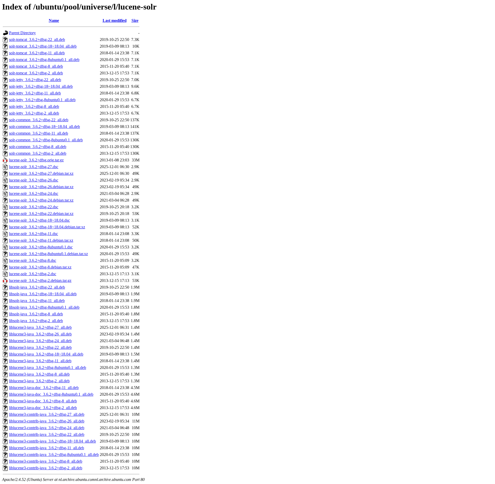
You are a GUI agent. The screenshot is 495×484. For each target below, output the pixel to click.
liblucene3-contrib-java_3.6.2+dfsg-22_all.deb (46, 434)
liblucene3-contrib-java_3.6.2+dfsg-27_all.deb (46, 414)
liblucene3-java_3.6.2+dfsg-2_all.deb (39, 381)
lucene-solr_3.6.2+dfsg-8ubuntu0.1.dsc (41, 247)
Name (54, 20)
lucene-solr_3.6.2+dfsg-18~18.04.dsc (39, 220)
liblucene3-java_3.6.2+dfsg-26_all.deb (40, 334)
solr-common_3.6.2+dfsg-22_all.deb (38, 120)
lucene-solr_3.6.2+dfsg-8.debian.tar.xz (40, 267)
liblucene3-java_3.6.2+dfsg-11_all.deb (40, 361)
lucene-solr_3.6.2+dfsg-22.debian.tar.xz (41, 213)
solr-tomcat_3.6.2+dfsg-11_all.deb (37, 53)
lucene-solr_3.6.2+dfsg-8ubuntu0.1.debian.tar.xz (48, 254)
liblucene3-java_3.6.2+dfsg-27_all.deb (40, 327)
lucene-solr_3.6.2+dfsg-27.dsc (33, 167)
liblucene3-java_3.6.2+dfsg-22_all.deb (40, 347)
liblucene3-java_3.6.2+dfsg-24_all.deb (40, 341)
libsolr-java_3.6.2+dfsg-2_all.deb (36, 320)
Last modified (115, 20)
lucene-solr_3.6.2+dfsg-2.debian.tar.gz (40, 280)
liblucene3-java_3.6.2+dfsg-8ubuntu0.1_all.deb (47, 367)
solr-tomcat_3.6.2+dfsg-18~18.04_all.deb (43, 46)
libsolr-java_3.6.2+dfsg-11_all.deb (37, 300)
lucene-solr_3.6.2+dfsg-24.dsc (33, 193)
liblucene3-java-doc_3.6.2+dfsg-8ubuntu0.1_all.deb (51, 394)
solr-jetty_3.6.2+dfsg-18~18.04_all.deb (41, 86)
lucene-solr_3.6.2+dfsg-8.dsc (32, 260)
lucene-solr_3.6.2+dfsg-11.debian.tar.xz (41, 240)
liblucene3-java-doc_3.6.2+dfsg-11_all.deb (44, 387)
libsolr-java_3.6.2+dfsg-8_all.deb (36, 314)
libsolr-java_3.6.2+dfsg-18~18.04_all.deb (43, 294)
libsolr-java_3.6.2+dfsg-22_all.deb (37, 287)
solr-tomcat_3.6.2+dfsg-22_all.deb (37, 39)
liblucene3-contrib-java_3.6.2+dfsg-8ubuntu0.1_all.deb (54, 454)
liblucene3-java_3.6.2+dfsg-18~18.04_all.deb (46, 354)
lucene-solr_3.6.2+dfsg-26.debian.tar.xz (41, 187)
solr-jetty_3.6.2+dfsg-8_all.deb (34, 106)
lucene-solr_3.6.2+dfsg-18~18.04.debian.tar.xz (47, 227)
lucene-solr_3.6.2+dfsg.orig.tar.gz (36, 160)
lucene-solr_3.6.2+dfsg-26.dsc (33, 180)
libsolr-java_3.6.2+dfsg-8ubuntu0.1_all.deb (44, 307)
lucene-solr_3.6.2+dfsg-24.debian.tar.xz (41, 200)
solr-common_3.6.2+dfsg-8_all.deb (37, 146)
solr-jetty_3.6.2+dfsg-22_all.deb (35, 79)
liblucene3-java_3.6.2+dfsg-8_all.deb (39, 374)
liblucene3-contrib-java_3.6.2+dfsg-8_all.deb (45, 461)
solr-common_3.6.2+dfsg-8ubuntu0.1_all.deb (46, 140)
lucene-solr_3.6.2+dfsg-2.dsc (32, 274)
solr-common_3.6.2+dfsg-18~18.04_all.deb (44, 126)
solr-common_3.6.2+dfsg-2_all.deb (37, 153)
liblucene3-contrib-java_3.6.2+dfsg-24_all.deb (46, 428)
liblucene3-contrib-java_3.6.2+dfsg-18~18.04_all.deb (52, 441)
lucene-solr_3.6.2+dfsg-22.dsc (33, 207)
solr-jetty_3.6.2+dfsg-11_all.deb (35, 93)
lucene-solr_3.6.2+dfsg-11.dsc (33, 233)
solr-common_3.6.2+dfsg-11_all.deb (38, 133)
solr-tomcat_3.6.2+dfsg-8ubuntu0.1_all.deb (44, 59)
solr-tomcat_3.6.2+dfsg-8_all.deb (36, 66)
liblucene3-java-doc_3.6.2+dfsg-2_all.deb (43, 407)
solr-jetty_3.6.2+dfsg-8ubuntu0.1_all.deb (42, 100)
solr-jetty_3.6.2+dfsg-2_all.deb (34, 113)
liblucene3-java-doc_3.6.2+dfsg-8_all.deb (43, 401)
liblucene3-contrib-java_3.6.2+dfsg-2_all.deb (45, 468)
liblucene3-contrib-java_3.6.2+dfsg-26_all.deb (46, 421)
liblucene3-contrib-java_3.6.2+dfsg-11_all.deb (46, 448)
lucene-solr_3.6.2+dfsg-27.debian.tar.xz (41, 173)
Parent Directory (22, 33)
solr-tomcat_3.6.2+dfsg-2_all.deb (36, 73)
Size (134, 20)
